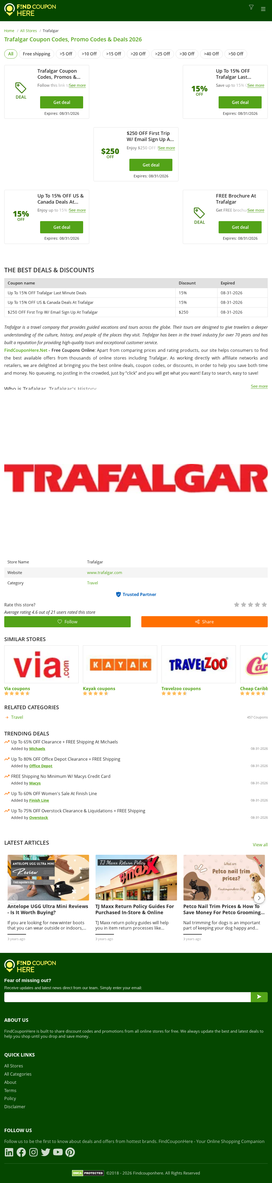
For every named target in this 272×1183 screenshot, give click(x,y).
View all (260, 845)
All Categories (18, 1074)
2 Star (243, 604)
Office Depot (40, 765)
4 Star (257, 604)
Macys (35, 783)
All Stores (28, 30)
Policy (10, 1098)
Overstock (38, 817)
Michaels (37, 748)
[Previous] (12, 898)
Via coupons (17, 688)
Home (9, 30)
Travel (92, 582)
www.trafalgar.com (104, 572)
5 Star (264, 604)
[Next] (259, 898)
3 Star (250, 604)
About (10, 1082)
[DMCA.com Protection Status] (88, 1173)
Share (208, 622)
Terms (10, 1090)
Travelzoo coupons (181, 688)
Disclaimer (15, 1107)
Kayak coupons (99, 688)
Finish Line (39, 800)
